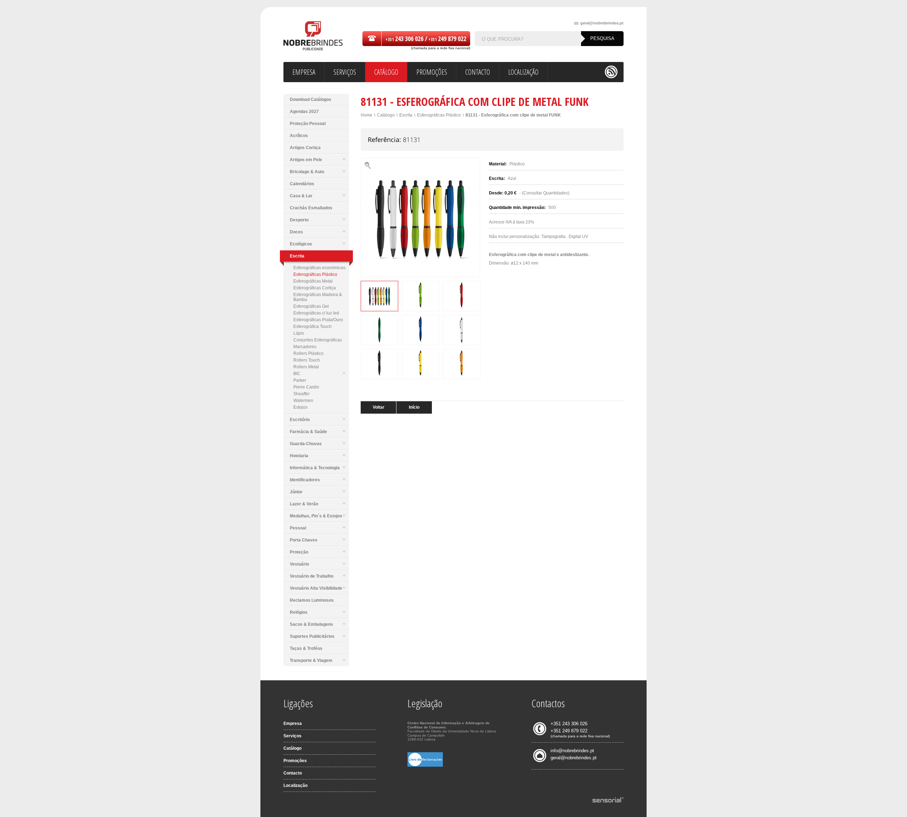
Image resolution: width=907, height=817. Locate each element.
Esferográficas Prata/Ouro (318, 319)
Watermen (303, 400)
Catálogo (386, 115)
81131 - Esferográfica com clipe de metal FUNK (513, 115)
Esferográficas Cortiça (314, 287)
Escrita (405, 115)
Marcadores (304, 346)
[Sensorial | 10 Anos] (608, 800)
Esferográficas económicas (319, 267)
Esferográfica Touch (312, 326)
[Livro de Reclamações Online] (425, 765)
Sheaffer (301, 393)
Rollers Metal (306, 366)
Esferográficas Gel (311, 306)
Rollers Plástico (308, 353)
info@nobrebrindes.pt (572, 750)
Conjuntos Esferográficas (317, 339)
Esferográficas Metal (313, 281)
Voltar (378, 407)
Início (414, 407)
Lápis (298, 333)
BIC (296, 373)
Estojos (300, 407)
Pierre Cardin (306, 387)
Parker (299, 380)
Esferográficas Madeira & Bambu (317, 297)
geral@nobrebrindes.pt (602, 23)
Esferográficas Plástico (315, 274)
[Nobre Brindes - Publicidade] (313, 36)
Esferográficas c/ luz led (316, 313)
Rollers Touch (306, 360)
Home (366, 115)
